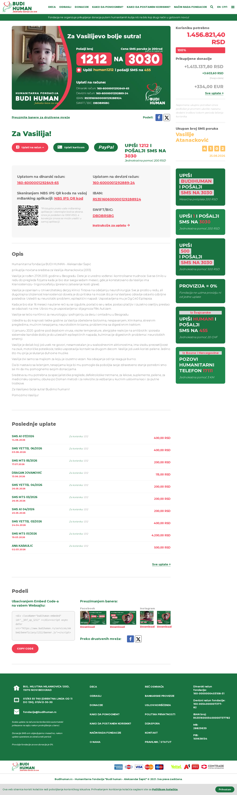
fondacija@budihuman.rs (39, 712)
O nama (95, 742)
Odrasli (95, 695)
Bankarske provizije (159, 695)
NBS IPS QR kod (68, 198)
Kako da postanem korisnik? (110, 723)
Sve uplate (160, 564)
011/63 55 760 (32, 698)
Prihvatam (225, 789)
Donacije (96, 705)
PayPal (105, 147)
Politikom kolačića (165, 789)
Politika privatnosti (160, 714)
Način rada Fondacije (105, 732)
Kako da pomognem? (105, 714)
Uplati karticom (74, 147)
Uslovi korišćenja (158, 705)
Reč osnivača (154, 686)
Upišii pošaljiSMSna (145, 152)
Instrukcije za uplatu (109, 225)
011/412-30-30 (44, 702)
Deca (93, 686)
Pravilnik (151, 742)
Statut (165, 742)
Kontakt (151, 732)
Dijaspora (152, 723)
